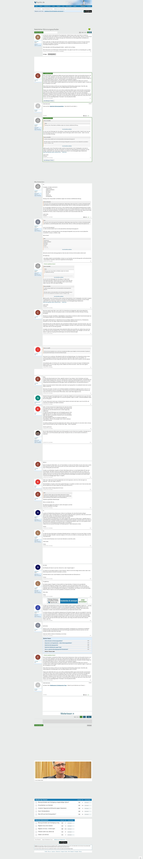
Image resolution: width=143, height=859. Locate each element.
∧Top (140, 858)
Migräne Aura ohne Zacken (45, 825)
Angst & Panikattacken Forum (47, 839)
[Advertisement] (67, 452)
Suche (53, 6)
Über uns (49, 851)
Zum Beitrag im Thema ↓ (49, 100)
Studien (75, 6)
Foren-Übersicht (38, 839)
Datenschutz (58, 851)
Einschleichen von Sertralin (45, 805)
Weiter (89, 717)
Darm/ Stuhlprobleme (44, 811)
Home (36, 6)
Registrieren (83, 6)
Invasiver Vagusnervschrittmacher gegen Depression (52, 808)
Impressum (53, 851)
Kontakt (46, 851)
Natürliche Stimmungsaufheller (46, 29)
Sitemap (80, 851)
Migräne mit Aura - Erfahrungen (46, 828)
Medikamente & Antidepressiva (59, 839)
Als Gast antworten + (39, 32)
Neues (41, 6)
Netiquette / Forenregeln (74, 851)
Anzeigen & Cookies (64, 851)
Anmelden (89, 6)
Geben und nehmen (43, 834)
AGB (69, 851)
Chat (63, 6)
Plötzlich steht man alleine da (46, 831)
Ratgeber (58, 6)
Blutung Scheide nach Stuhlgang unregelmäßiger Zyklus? (53, 802)
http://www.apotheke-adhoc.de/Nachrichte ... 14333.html (55, 152)
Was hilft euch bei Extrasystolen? (47, 814)
